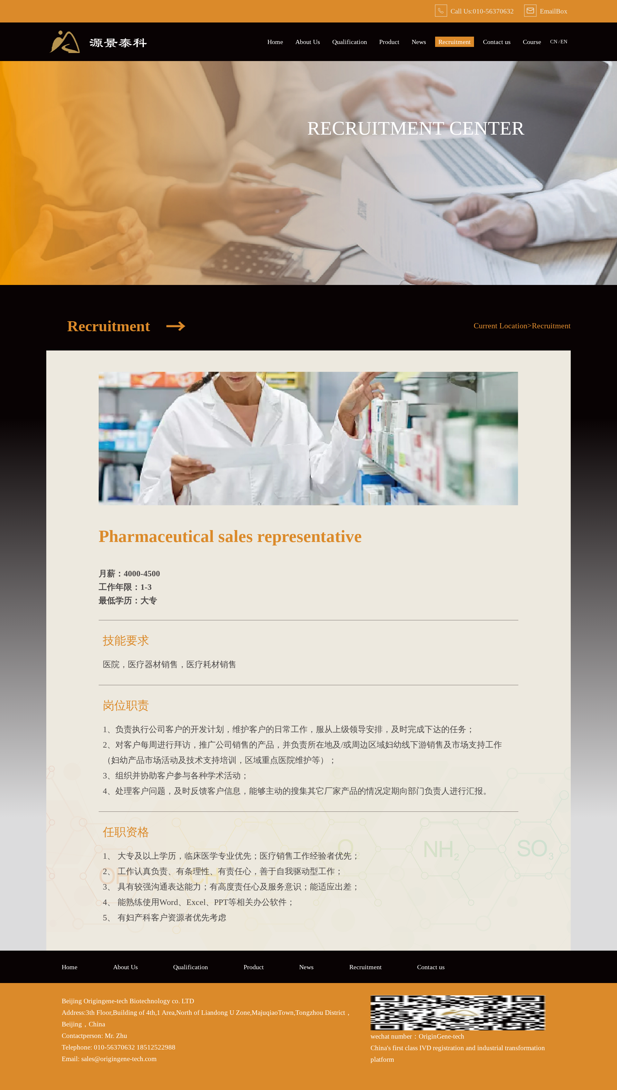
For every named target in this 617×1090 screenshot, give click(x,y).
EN (564, 41)
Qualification (349, 41)
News (419, 41)
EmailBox (554, 11)
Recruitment (454, 41)
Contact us (497, 41)
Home (275, 41)
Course (532, 41)
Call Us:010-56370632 (482, 11)
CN (554, 41)
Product (389, 41)
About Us (307, 41)
